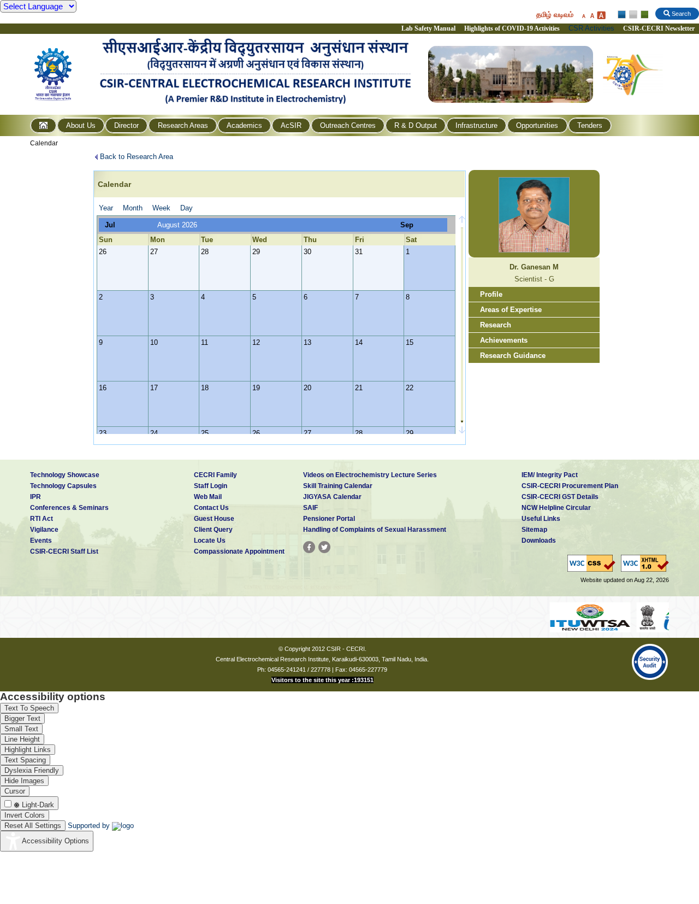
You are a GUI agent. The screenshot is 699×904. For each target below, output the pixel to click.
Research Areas (183, 125)
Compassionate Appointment (239, 551)
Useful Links (541, 519)
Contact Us (211, 508)
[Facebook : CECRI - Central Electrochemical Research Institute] (309, 547)
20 (307, 388)
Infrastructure (476, 125)
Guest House (214, 519)
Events (41, 540)
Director (126, 125)
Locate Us (210, 540)
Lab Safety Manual (428, 28)
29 (256, 252)
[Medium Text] (592, 15)
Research (495, 325)
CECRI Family (215, 475)
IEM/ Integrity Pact (550, 475)
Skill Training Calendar (337, 486)
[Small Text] (583, 15)
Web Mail (208, 497)
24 (154, 433)
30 (307, 252)
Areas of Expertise (511, 310)
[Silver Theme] (632, 15)
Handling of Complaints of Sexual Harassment (374, 529)
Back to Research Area (136, 156)
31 (359, 252)
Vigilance (44, 529)
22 (409, 388)
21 (359, 388)
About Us (81, 125)
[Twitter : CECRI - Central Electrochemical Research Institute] (324, 547)
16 (102, 388)
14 (359, 342)
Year (106, 208)
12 (256, 342)
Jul (110, 225)
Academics (244, 125)
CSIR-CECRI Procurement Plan (570, 486)
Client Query (213, 529)
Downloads (539, 540)
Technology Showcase (64, 475)
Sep (406, 225)
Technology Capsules (63, 486)
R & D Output (415, 125)
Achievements (504, 340)
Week (161, 208)
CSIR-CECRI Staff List (64, 551)
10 (154, 342)
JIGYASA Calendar (332, 497)
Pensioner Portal (329, 519)
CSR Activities (591, 28)
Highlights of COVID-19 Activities (512, 28)
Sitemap (534, 529)
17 (154, 388)
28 (205, 252)
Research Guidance (513, 355)
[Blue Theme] (622, 15)
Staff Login (210, 486)
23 (102, 433)
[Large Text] (601, 15)
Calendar (44, 143)
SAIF (310, 508)
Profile (491, 294)
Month (133, 208)
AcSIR (291, 125)
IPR (35, 497)
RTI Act (41, 519)
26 (102, 252)
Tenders (589, 125)
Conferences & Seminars (69, 508)
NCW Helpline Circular (556, 508)
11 (204, 342)
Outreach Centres (348, 125)
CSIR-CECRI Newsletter (659, 28)
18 (205, 388)
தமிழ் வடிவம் (554, 14)
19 (256, 388)
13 (307, 342)
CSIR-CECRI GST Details (560, 497)
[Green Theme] (643, 15)
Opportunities (537, 125)
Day (186, 208)
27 (154, 252)
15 (409, 342)
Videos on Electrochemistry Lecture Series (370, 475)
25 (205, 433)
